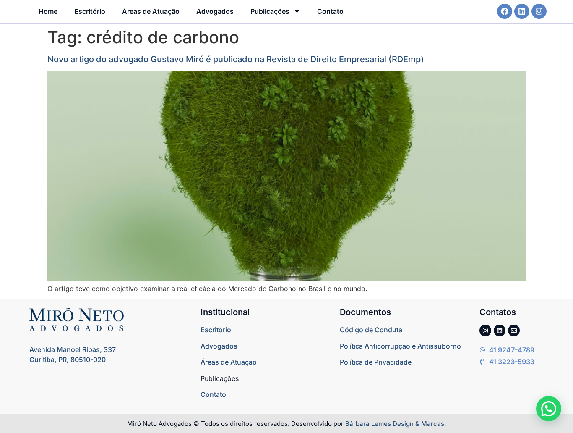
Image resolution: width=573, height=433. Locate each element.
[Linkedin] (521, 11)
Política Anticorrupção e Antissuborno (400, 346)
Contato (330, 11)
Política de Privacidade (376, 362)
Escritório (89, 11)
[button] (548, 408)
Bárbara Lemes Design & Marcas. (395, 424)
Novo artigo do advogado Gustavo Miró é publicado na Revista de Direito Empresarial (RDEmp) (235, 59)
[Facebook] (504, 11)
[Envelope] (514, 330)
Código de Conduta (371, 329)
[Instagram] (539, 11)
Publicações (269, 11)
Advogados (215, 11)
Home (48, 11)
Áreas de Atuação (151, 11)
